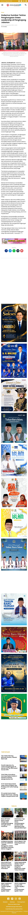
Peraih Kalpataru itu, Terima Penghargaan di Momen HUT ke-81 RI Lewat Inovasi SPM (9, 767)
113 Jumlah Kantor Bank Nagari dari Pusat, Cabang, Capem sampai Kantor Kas (9, 794)
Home (2, 12)
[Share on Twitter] (10, 250)
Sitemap (12, 902)
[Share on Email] (21, 250)
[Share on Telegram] (17, 250)
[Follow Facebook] (19, 1)
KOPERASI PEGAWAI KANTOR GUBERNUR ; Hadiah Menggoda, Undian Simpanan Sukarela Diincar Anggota (7, 845)
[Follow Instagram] (24, 1)
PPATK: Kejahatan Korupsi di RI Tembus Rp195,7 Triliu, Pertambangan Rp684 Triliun (20, 887)
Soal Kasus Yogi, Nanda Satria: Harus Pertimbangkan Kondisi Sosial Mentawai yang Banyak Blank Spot (20, 823)
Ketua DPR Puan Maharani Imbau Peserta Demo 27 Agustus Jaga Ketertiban (6, 865)
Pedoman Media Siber (14, 904)
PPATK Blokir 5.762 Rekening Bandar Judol (20, 843)
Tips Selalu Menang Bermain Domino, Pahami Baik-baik (9, 757)
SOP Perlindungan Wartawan (14, 906)
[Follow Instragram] (16, 898)
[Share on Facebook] (6, 250)
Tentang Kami (21, 902)
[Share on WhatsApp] (14, 250)
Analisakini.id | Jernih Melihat (16, 911)
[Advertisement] (14, 273)
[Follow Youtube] (26, 1)
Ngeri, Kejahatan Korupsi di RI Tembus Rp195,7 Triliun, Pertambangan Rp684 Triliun (6, 887)
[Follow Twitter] (21, 1)
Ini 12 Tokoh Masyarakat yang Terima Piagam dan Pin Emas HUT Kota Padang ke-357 (9, 786)
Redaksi (5, 902)
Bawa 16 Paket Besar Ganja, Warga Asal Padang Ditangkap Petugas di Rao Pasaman (7, 822)
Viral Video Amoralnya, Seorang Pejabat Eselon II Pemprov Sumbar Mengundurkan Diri (9, 777)
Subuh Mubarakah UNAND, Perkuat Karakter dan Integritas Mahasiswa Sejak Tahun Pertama (20, 866)
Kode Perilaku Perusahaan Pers (14, 909)
